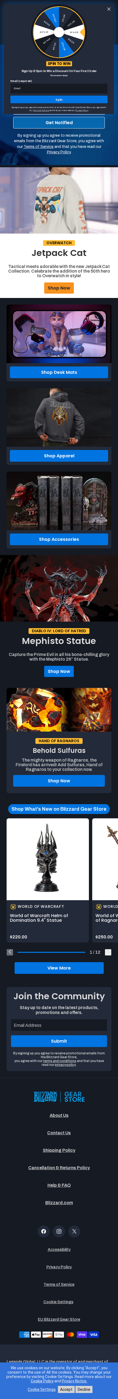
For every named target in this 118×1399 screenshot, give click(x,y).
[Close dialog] (109, 9)
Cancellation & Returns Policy (59, 1167)
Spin (59, 99)
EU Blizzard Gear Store (59, 1319)
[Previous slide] (10, 952)
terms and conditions (59, 1061)
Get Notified (59, 123)
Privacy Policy (59, 1267)
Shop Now (59, 288)
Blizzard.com (59, 1202)
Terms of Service (59, 1284)
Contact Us (59, 1132)
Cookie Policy (42, 1381)
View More (59, 968)
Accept (66, 1389)
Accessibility (59, 1250)
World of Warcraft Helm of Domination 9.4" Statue (39, 918)
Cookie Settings (58, 1302)
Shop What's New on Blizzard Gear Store (59, 809)
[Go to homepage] (59, 1097)
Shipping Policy (59, 1150)
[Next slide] (108, 952)
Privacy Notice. (74, 1381)
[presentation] (48, 859)
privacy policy (65, 1065)
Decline (84, 1389)
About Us (59, 1115)
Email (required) (21, 81)
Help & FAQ (59, 1185)
